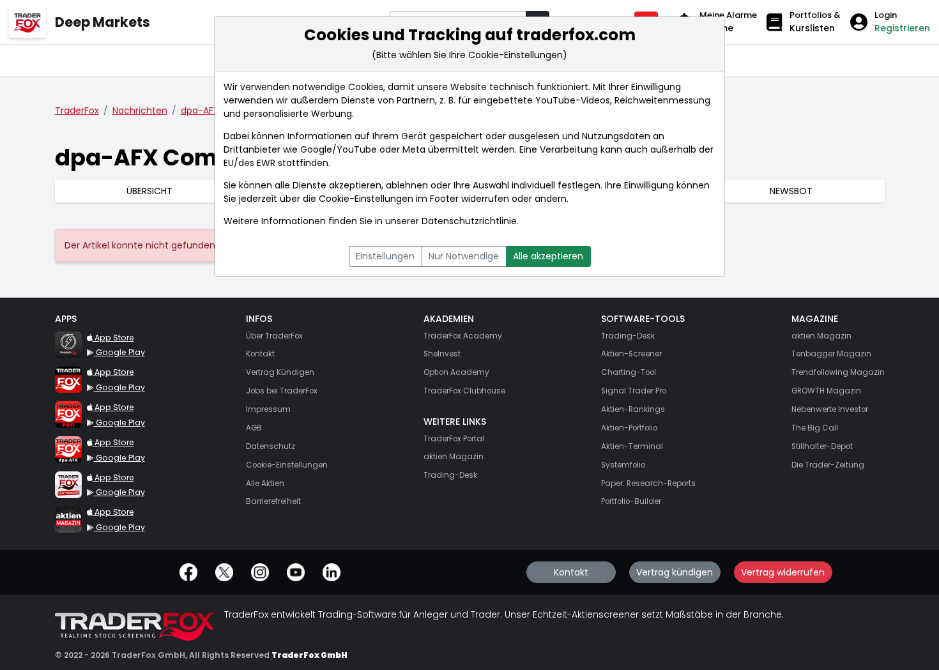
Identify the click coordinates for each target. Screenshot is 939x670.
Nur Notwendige (464, 256)
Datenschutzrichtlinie (469, 221)
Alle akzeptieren (548, 256)
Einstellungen (385, 256)
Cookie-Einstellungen (366, 198)
